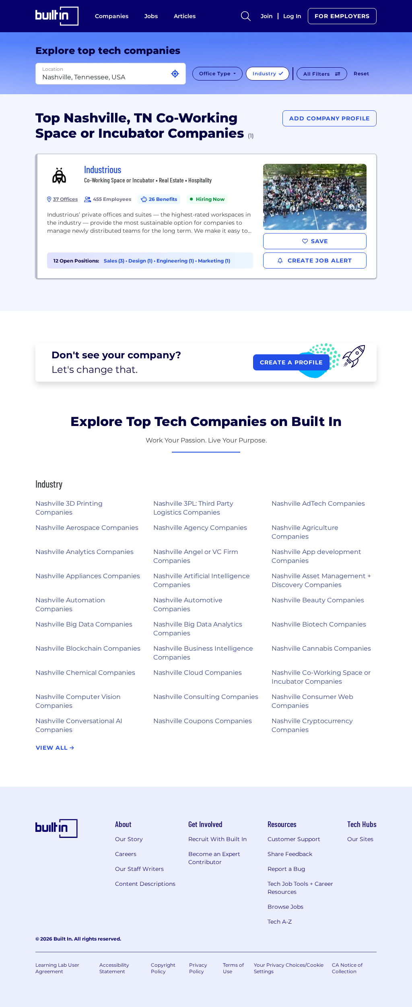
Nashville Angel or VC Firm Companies (195, 556)
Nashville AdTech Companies (318, 503)
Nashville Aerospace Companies (86, 527)
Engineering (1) (176, 261)
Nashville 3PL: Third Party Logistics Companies (193, 508)
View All (53, 747)
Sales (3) (115, 261)
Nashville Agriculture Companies (305, 532)
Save (319, 241)
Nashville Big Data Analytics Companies (197, 628)
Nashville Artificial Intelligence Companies (201, 580)
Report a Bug (286, 869)
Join (267, 16)
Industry (265, 73)
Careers (125, 854)
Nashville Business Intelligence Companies (203, 653)
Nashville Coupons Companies (202, 721)
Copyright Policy (163, 968)
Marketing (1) (214, 261)
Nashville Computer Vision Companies (78, 701)
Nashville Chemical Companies (85, 672)
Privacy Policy (198, 968)
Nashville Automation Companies (70, 604)
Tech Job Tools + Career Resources (300, 887)
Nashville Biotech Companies (319, 624)
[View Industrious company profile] (206, 216)
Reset (361, 73)
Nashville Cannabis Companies (321, 648)
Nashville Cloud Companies (197, 672)
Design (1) (141, 261)
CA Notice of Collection (347, 968)
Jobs (151, 16)
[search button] (245, 16)
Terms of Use (233, 968)
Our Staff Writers (139, 869)
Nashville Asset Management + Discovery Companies (321, 580)
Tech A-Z (280, 921)
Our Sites (360, 839)
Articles (185, 16)
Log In (292, 16)
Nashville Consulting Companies (205, 697)
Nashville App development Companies (316, 556)
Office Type (215, 73)
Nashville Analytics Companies (84, 552)
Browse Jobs (285, 906)
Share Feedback (290, 854)
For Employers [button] (342, 16)
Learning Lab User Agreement (57, 968)
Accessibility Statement (114, 968)
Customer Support (294, 839)
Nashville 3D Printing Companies (69, 508)
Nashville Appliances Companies (87, 576)
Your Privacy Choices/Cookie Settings (288, 968)
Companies (111, 16)
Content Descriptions (145, 883)
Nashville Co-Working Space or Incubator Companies (321, 677)
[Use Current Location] (175, 74)
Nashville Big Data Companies (83, 624)
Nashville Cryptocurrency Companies (312, 725)
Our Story (129, 839)
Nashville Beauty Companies (318, 600)
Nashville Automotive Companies (187, 604)
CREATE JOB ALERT (319, 260)
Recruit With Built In (217, 839)
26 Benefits (163, 199)
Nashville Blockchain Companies (87, 648)
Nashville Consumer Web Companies (312, 701)
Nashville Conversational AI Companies (78, 725)
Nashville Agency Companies (200, 527)
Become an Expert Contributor (214, 858)
